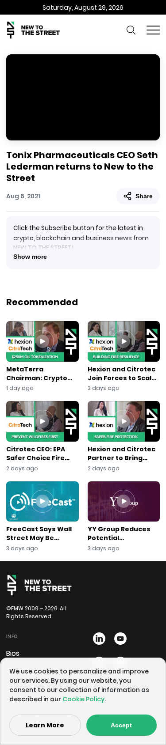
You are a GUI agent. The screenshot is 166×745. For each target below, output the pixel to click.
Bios (12, 653)
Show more (30, 256)
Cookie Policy (83, 699)
